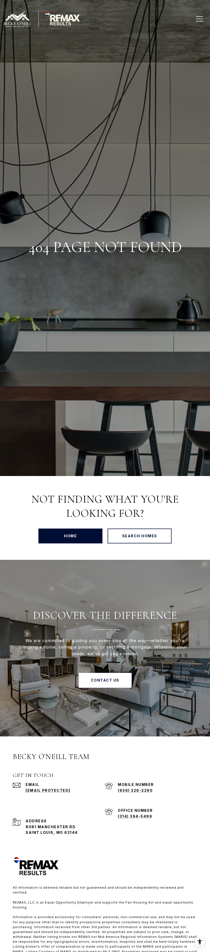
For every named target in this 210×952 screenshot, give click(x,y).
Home (70, 536)
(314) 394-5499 (135, 816)
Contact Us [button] (105, 680)
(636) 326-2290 (135, 790)
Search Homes (139, 536)
